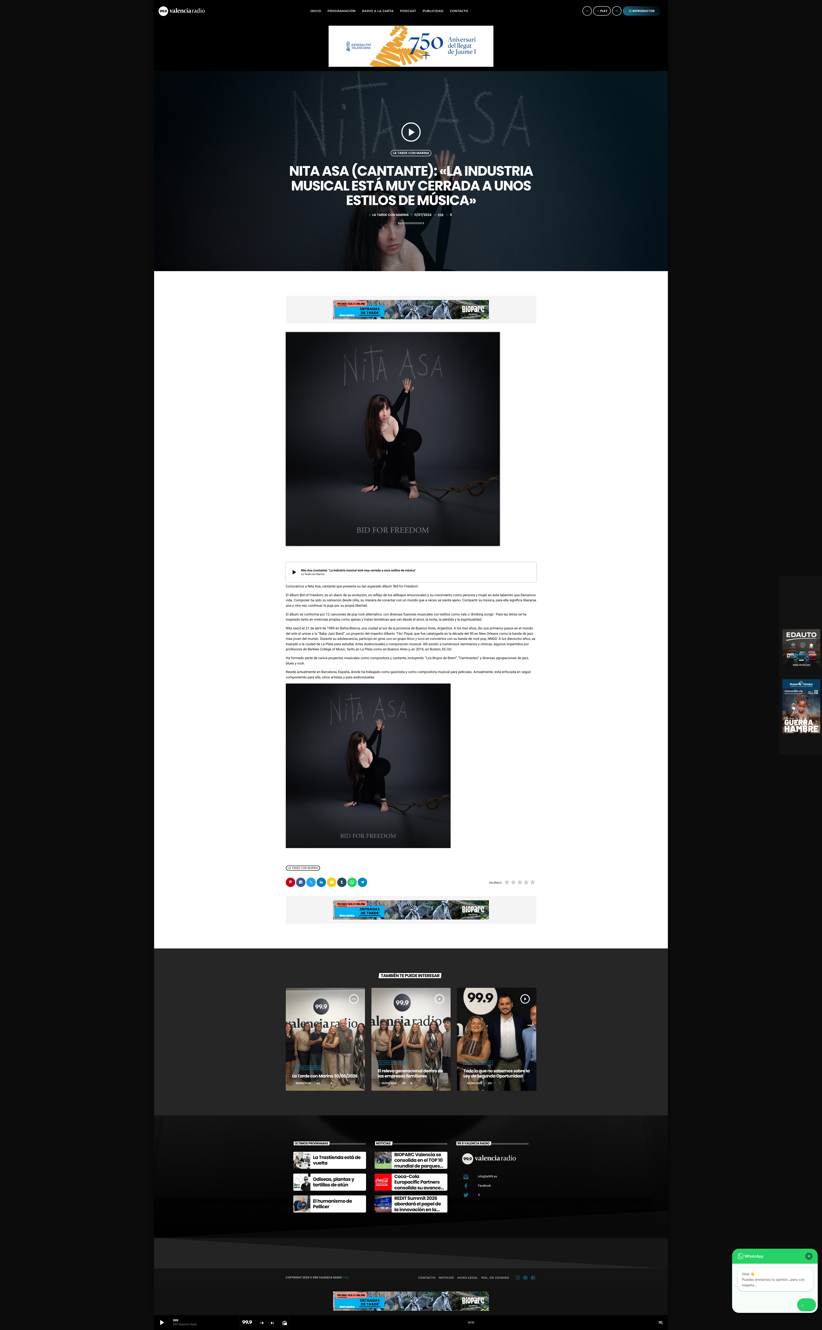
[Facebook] (533, 1278)
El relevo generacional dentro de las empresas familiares (410, 1073)
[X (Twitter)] (518, 1278)
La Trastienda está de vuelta (336, 1160)
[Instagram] (525, 1278)
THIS (345, 1277)
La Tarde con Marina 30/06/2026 (324, 1076)
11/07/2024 (421, 215)
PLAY (602, 11)
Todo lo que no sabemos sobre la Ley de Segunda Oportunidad (496, 1073)
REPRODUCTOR (642, 11)
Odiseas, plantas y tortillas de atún (333, 1182)
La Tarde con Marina (411, 153)
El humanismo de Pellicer (332, 1204)
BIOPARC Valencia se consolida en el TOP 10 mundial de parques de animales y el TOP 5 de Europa (419, 1166)
